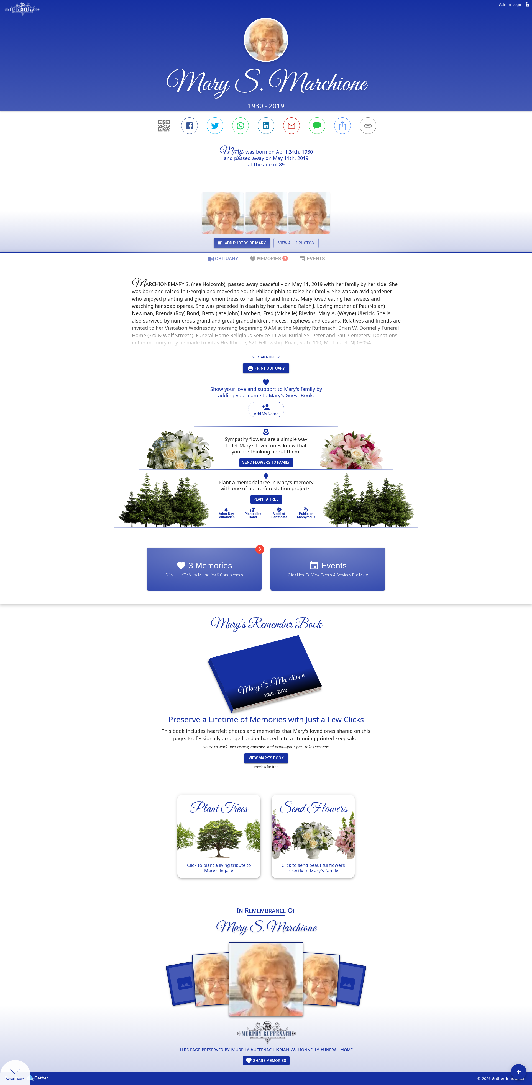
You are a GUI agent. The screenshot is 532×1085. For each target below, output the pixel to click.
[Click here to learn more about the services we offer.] (266, 1033)
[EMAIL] (291, 125)
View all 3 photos (296, 243)
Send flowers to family (266, 462)
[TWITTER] (215, 125)
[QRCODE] (164, 125)
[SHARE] (342, 125)
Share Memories (269, 1060)
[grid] (266, 843)
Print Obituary (269, 368)
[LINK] (368, 125)
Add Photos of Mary (245, 243)
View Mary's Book (266, 758)
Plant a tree (265, 499)
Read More (266, 357)
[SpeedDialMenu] (518, 1071)
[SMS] (317, 125)
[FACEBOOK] (189, 125)
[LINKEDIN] (266, 125)
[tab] (223, 258)
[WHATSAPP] (240, 125)
